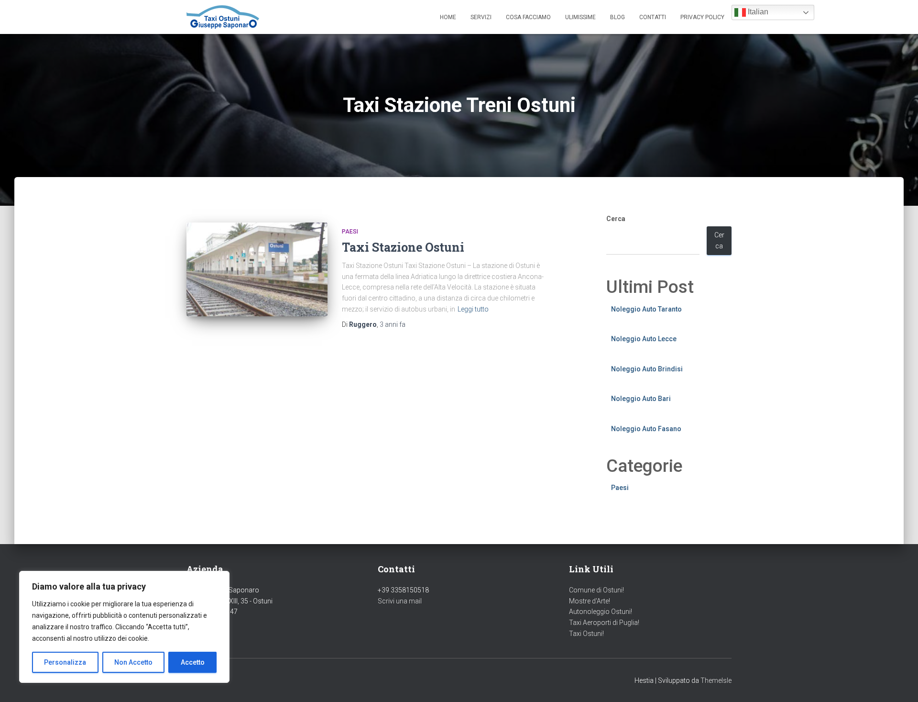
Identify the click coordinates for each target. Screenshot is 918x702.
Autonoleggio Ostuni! (600, 611)
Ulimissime (580, 17)
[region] (124, 627)
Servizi (481, 17)
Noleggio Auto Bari (641, 398)
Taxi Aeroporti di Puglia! (604, 622)
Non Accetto (133, 662)
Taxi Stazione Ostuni (403, 247)
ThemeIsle (716, 680)
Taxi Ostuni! (586, 633)
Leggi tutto (473, 309)
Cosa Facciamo (528, 17)
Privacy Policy (702, 17)
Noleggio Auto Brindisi (647, 369)
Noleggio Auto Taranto (646, 309)
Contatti (652, 17)
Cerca (615, 219)
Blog (617, 17)
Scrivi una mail (400, 601)
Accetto (193, 662)
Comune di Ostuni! (596, 590)
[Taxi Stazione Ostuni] (257, 270)
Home (448, 17)
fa (392, 324)
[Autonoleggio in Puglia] (222, 17)
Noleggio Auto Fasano (646, 429)
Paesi (350, 231)
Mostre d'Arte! (589, 601)
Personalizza (65, 662)
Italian (757, 12)
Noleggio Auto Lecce (644, 339)
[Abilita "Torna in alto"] (899, 683)
